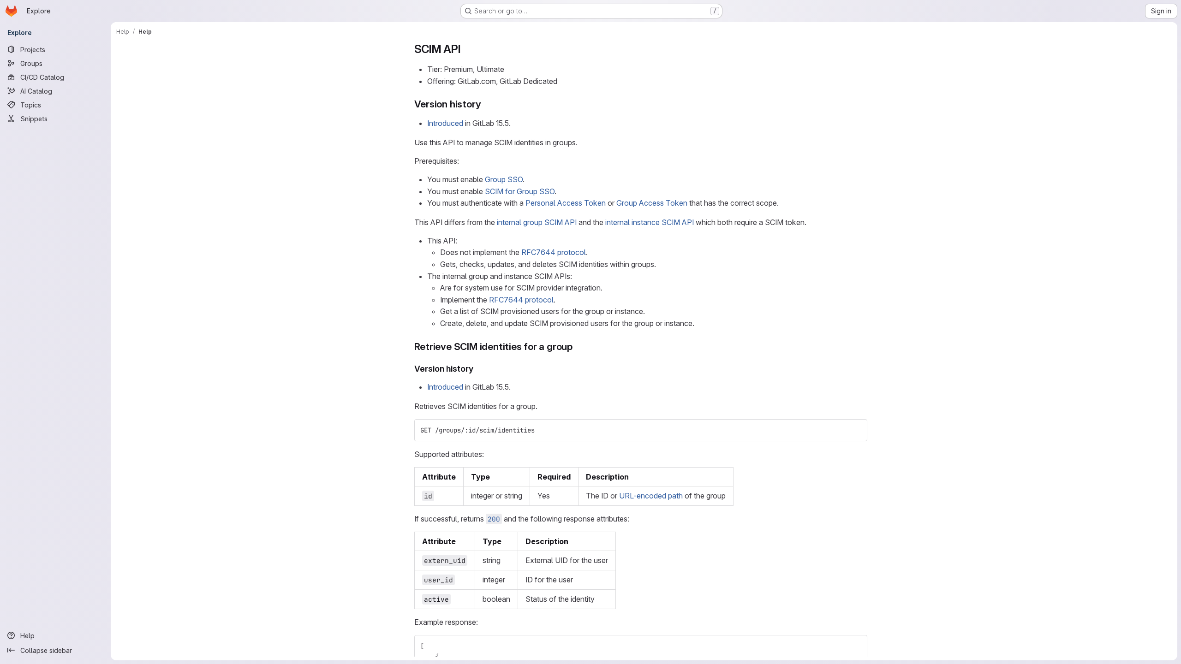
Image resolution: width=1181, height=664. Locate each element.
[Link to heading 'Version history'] (486, 104)
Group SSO (504, 179)
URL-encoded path (651, 495)
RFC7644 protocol (553, 252)
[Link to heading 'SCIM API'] (467, 49)
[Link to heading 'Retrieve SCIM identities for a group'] (578, 346)
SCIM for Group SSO (520, 191)
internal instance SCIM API (649, 222)
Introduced (445, 123)
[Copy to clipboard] (856, 430)
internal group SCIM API (537, 222)
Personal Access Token (565, 203)
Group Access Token (651, 203)
